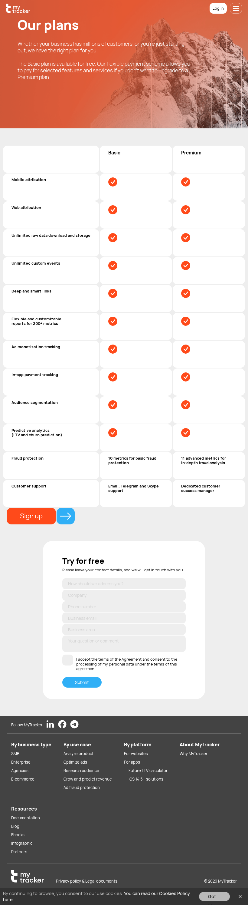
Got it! (212, 897)
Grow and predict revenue (88, 779)
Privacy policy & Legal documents (86, 881)
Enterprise (21, 762)
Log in (218, 8)
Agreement (132, 659)
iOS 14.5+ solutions (146, 779)
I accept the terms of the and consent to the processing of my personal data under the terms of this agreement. (126, 663)
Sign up (31, 515)
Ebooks (17, 834)
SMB (15, 753)
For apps (132, 762)
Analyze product (78, 753)
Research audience (81, 770)
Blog (15, 826)
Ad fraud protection (82, 787)
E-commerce (22, 779)
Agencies (19, 770)
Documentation (25, 818)
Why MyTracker (193, 753)
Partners (19, 851)
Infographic (21, 843)
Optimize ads (75, 762)
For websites (136, 753)
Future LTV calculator (148, 770)
